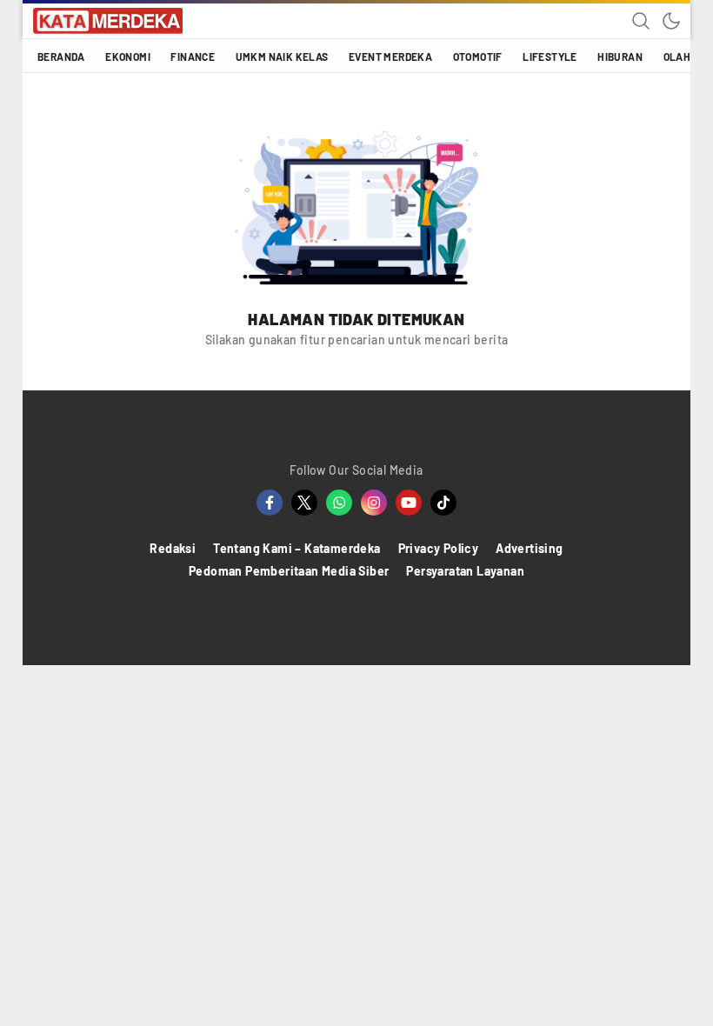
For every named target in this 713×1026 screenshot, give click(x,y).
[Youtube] (409, 503)
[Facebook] (270, 503)
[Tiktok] (443, 503)
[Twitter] (304, 503)
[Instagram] (374, 503)
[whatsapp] (339, 503)
